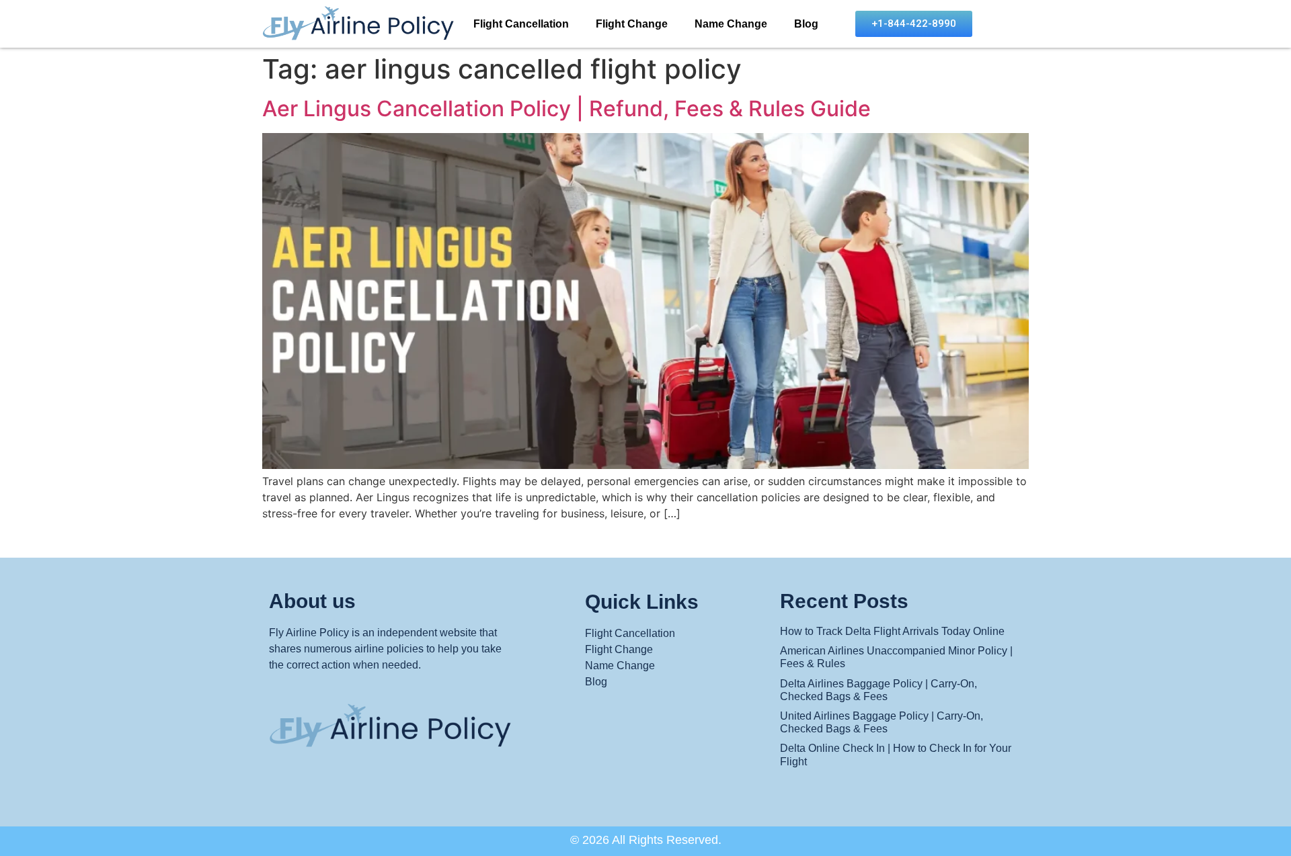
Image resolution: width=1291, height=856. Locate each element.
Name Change (731, 24)
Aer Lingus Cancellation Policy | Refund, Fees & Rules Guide (566, 108)
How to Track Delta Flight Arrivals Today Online (892, 631)
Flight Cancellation (521, 24)
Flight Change (632, 24)
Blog (806, 24)
